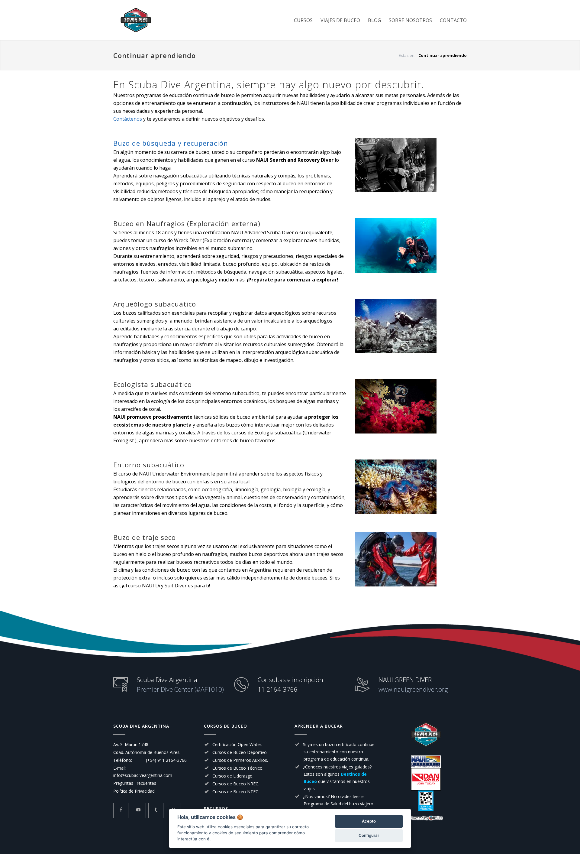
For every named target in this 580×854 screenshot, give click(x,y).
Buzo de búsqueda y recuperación (170, 143)
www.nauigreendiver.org (413, 689)
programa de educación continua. (336, 759)
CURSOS (303, 20)
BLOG (374, 20)
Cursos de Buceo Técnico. (237, 768)
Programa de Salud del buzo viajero (338, 804)
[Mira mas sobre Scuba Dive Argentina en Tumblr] (156, 810)
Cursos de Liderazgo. (232, 776)
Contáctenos (127, 118)
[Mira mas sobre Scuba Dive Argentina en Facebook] (121, 810)
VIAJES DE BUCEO (340, 20)
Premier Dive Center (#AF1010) (180, 689)
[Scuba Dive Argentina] (169, 20)
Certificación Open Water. (237, 744)
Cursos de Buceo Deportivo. (240, 752)
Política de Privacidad (134, 791)
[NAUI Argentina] (426, 761)
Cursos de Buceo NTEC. (235, 791)
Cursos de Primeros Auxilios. (240, 760)
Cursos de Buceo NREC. (235, 784)
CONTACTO (453, 20)
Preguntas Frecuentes (134, 783)
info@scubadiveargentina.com (142, 775)
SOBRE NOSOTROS (410, 20)
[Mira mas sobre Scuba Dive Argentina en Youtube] (138, 810)
